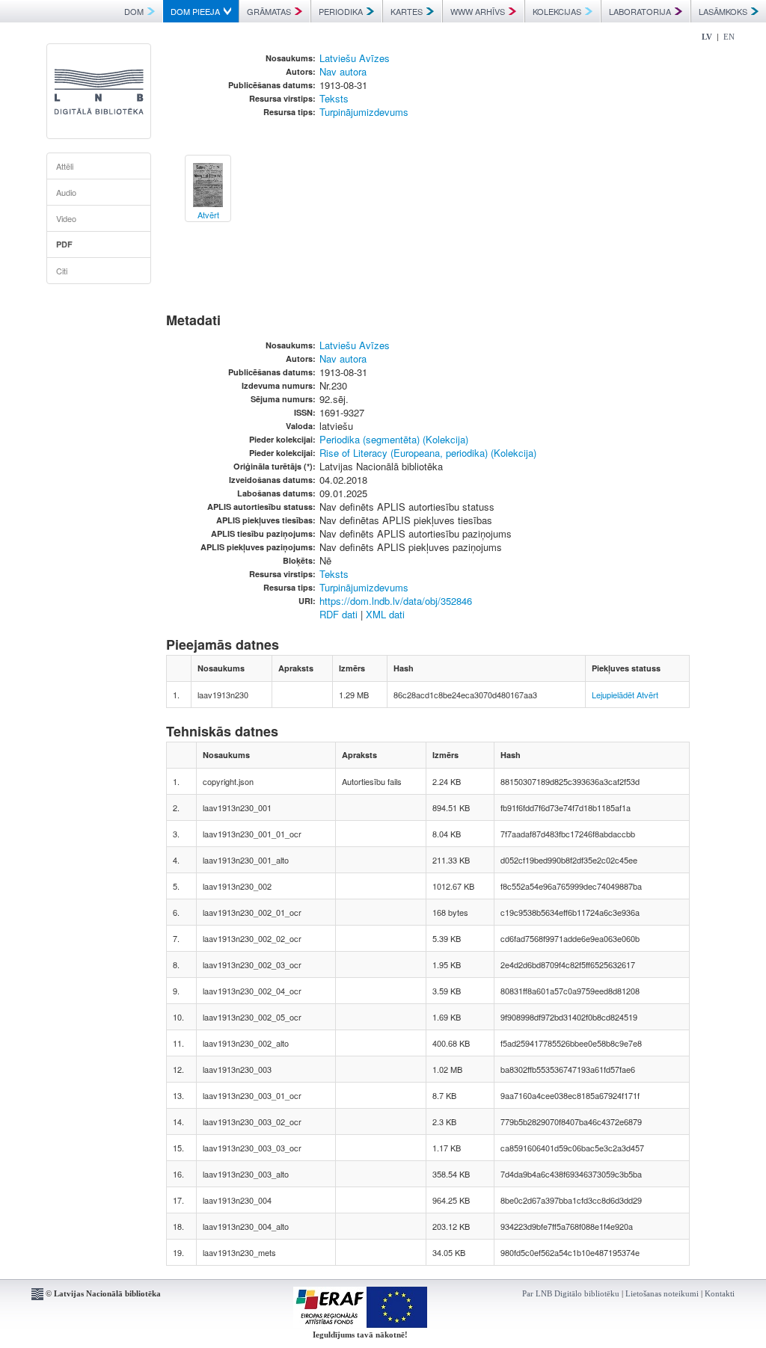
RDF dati (338, 614)
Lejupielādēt (613, 695)
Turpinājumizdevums (363, 112)
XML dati (385, 614)
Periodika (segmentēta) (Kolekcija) (393, 439)
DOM (134, 11)
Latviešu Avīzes (354, 58)
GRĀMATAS (269, 11)
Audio (66, 192)
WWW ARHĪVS (477, 11)
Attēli (64, 166)
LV (707, 36)
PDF (64, 244)
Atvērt (647, 695)
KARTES (406, 11)
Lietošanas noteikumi (662, 1293)
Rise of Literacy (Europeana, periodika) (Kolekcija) (427, 453)
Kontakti (720, 1293)
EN (729, 36)
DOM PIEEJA (195, 11)
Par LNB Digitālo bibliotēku (570, 1293)
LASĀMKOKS (723, 11)
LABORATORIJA (640, 11)
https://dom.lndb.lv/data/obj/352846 (395, 601)
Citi (61, 271)
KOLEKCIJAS (557, 11)
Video (66, 218)
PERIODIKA (341, 11)
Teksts (334, 98)
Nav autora (343, 71)
